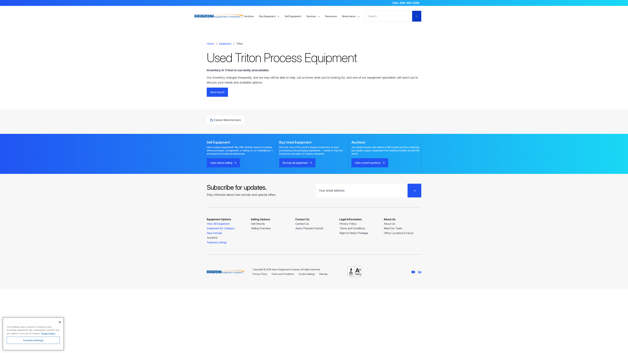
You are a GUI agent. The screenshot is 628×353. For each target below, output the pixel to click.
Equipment (225, 43)
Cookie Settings (306, 274)
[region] (33, 333)
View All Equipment (218, 223)
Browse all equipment (295, 162)
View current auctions (368, 162)
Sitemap (323, 274)
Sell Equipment (293, 16)
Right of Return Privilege (354, 233)
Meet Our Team (393, 228)
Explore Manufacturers (227, 120)
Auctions (249, 16)
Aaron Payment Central (309, 228)
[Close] (59, 322)
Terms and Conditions (352, 228)
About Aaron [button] (349, 16)
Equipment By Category (221, 228)
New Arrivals (214, 233)
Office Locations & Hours (399, 233)
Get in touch (217, 92)
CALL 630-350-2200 (405, 3)
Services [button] (311, 16)
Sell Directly (258, 223)
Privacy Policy (348, 223)
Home (210, 43)
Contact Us (302, 223)
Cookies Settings (33, 340)
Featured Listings (217, 242)
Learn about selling (221, 162)
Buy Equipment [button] (267, 16)
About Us (389, 223)
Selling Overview (261, 228)
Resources (331, 16)
